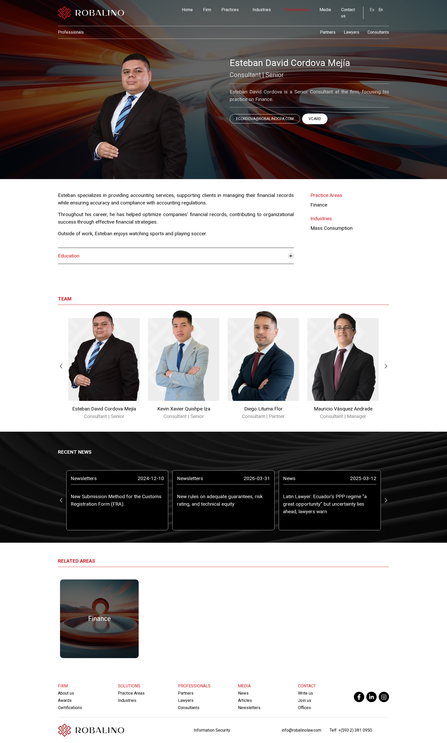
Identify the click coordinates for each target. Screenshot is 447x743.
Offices (304, 707)
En (380, 9)
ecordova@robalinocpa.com (265, 118)
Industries (261, 9)
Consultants (378, 32)
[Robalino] (91, 13)
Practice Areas (131, 693)
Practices (230, 9)
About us (66, 693)
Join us (304, 700)
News (243, 693)
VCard (315, 118)
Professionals (296, 9)
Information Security (212, 730)
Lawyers (351, 32)
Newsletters (249, 707)
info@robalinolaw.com (301, 730)
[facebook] (359, 697)
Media (325, 9)
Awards (65, 700)
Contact (307, 685)
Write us (305, 693)
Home (187, 9)
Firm (207, 9)
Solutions (129, 685)
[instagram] (384, 697)
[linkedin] (371, 697)
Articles (245, 700)
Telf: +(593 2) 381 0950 (351, 730)
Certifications (70, 707)
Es (372, 9)
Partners (328, 32)
